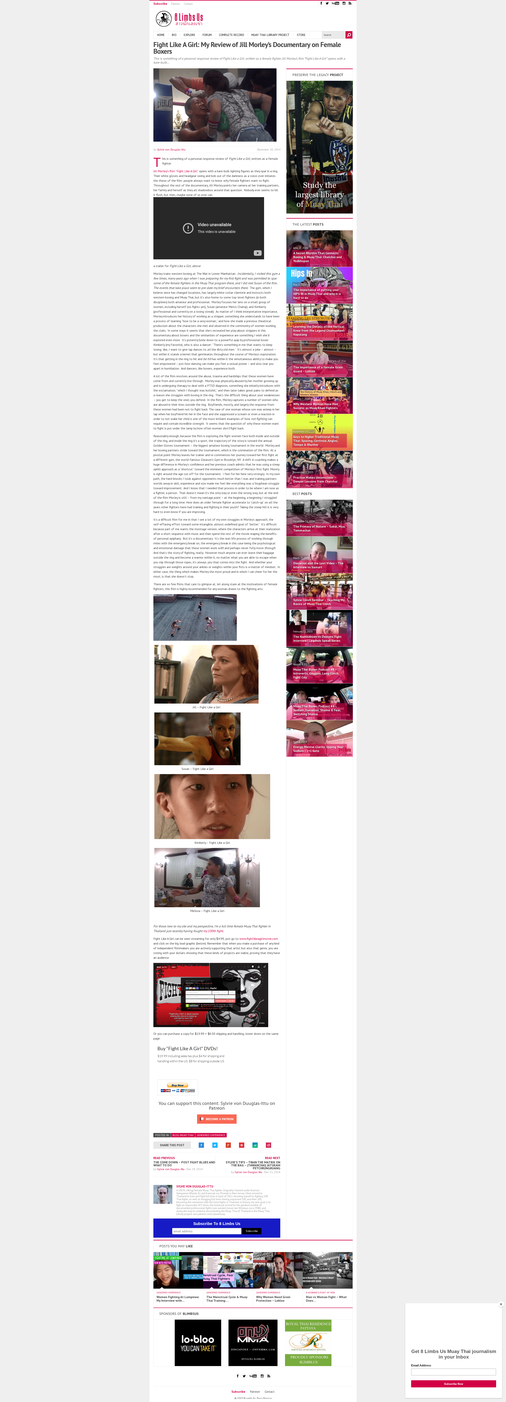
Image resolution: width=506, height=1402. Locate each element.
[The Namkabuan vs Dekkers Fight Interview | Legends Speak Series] (319, 645)
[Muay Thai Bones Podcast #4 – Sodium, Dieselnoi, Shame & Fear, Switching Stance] (319, 719)
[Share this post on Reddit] (269, 1145)
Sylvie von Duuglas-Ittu (171, 149)
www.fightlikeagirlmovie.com (258, 939)
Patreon (175, 4)
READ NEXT (272, 1158)
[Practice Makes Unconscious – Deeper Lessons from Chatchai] (319, 486)
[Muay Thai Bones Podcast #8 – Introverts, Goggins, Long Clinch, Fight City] (319, 682)
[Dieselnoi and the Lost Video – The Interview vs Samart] (319, 572)
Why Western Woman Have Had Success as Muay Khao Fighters (315, 406)
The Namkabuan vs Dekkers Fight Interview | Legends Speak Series (317, 639)
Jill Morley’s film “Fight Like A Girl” (175, 171)
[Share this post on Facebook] (201, 1145)
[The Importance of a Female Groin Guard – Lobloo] (319, 376)
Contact (188, 4)
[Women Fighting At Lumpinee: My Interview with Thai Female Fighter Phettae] (178, 1287)
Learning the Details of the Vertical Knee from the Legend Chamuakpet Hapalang (319, 330)
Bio (174, 34)
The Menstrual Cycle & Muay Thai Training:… (226, 1298)
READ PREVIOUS (164, 1158)
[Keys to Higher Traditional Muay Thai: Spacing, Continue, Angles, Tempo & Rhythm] (319, 449)
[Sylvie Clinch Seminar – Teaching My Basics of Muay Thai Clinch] (319, 609)
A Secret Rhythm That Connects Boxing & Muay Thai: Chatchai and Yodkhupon (317, 257)
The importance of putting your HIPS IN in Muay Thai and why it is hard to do (317, 294)
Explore (189, 34)
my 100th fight (213, 931)
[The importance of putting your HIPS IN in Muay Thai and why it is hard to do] (319, 302)
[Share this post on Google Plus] (228, 1145)
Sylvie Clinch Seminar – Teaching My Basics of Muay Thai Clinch (319, 602)
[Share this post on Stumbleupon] (255, 1145)
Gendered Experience (211, 1135)
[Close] (501, 1304)
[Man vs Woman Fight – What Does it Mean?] (328, 1287)
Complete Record (231, 34)
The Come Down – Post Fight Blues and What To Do (184, 1163)
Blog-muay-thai (183, 1135)
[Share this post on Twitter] (215, 1145)
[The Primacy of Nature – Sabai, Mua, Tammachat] (319, 535)
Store (301, 34)
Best (302, 493)
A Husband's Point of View (320, 1292)
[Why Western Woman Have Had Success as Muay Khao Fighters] (319, 413)
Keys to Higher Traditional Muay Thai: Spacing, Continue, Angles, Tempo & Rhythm (316, 441)
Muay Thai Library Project (270, 34)
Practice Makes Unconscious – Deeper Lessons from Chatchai (315, 479)
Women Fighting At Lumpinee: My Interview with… (178, 1298)
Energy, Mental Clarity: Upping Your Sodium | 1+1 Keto (318, 749)
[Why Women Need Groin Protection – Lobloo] (278, 1287)
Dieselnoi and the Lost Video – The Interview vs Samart (318, 565)
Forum (207, 34)
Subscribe (160, 4)
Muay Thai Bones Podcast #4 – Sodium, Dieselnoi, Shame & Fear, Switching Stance (317, 710)
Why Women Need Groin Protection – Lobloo (273, 1298)
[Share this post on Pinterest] (242, 1145)
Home (161, 34)
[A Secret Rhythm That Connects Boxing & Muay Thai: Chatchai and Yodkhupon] (319, 266)
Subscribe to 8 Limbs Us (216, 1223)
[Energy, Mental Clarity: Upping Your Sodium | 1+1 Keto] (319, 755)
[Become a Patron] (319, 212)
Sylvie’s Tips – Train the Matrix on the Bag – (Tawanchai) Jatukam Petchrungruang (253, 1165)
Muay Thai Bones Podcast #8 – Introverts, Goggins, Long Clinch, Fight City (316, 673)
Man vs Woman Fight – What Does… (326, 1298)
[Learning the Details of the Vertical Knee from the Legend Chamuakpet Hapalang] (319, 339)
